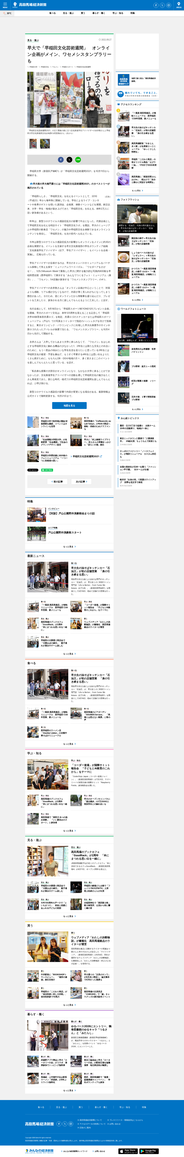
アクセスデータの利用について (92, 1124)
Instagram (168, 5)
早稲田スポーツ (67, 67)
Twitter (162, 5)
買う (83, 13)
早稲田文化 (45, 67)
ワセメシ (55, 67)
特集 (133, 13)
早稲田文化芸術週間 (83, 67)
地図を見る (69, 405)
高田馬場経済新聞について (90, 1120)
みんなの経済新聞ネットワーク (39, 1151)
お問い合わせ (115, 1124)
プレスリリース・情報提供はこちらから (126, 1120)
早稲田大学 (33, 67)
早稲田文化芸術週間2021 (86, 456)
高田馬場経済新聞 (29, 5)
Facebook (156, 5)
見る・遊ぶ (68, 13)
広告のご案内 (85, 1127)
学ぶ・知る (118, 13)
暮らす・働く (98, 13)
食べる (52, 13)
